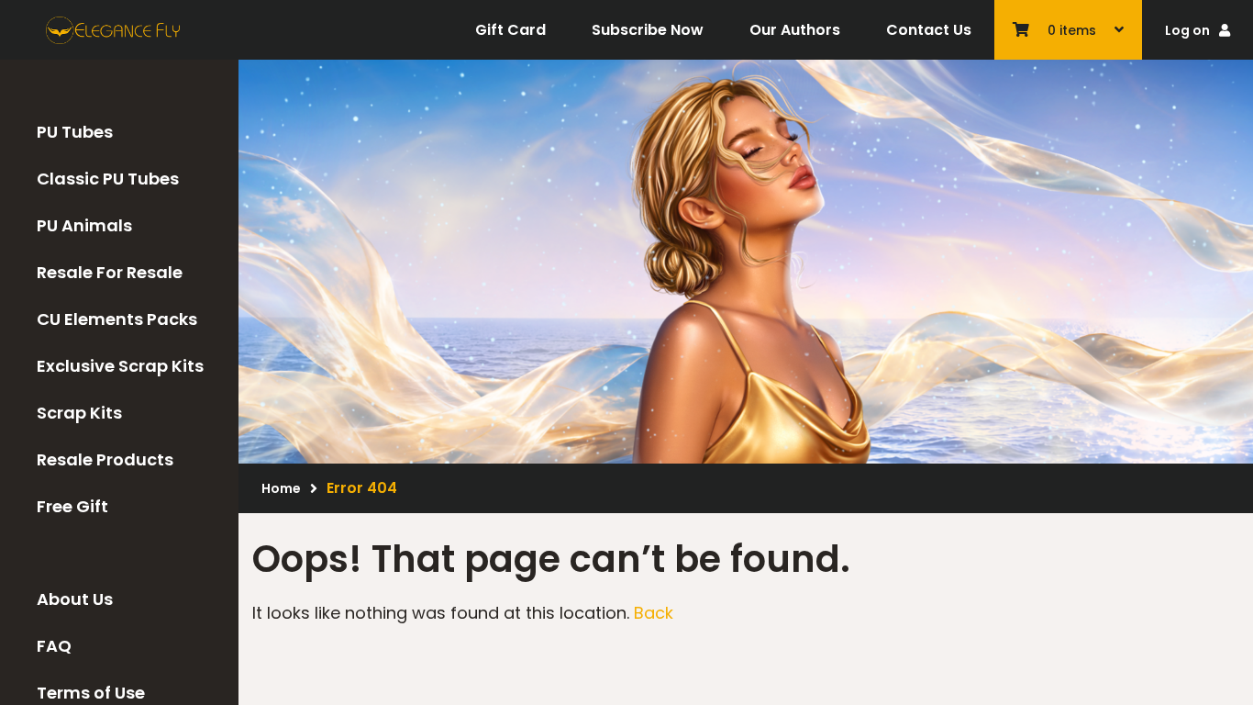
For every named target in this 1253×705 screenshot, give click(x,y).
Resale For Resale (110, 272)
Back (653, 612)
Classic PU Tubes (108, 178)
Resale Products (105, 459)
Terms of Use (91, 692)
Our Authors (794, 29)
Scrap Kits (79, 412)
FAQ (54, 645)
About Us (75, 599)
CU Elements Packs (117, 319)
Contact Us (928, 29)
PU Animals (84, 225)
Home (281, 488)
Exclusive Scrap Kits (120, 365)
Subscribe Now (648, 29)
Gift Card (510, 29)
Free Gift (72, 506)
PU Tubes (75, 131)
